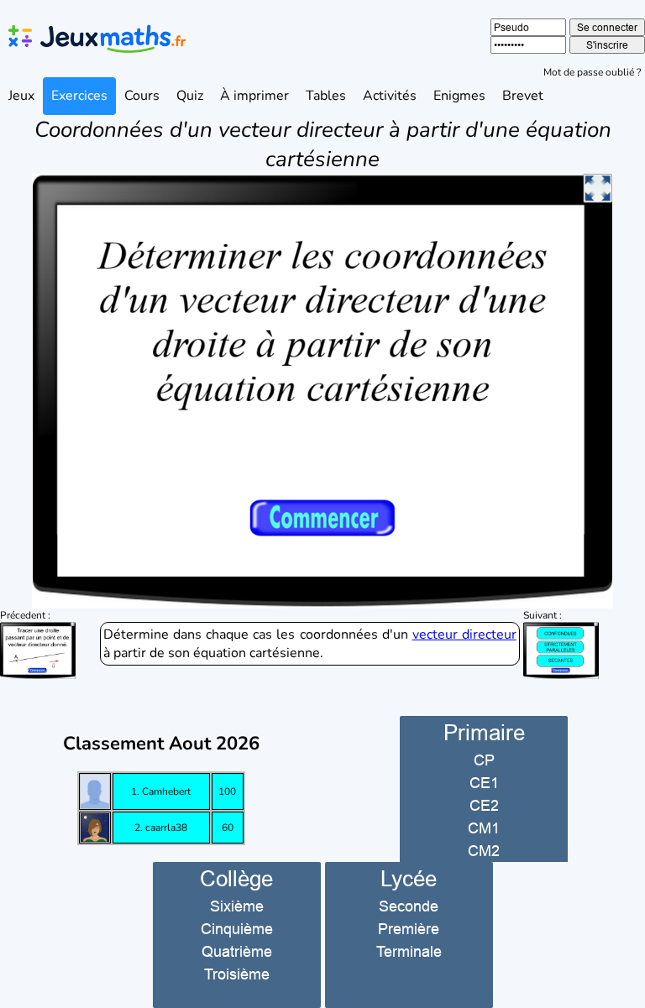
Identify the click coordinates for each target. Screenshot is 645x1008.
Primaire (484, 732)
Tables (326, 95)
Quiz (189, 95)
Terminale (409, 951)
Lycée (408, 878)
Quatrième (237, 951)
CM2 (484, 850)
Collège (236, 878)
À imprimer (254, 95)
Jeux (21, 95)
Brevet (522, 95)
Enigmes (459, 95)
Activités (390, 95)
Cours (142, 95)
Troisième (237, 974)
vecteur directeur (464, 634)
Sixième (237, 906)
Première (408, 928)
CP (484, 760)
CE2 (484, 805)
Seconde (408, 906)
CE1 (484, 782)
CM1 (484, 828)
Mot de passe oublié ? (592, 72)
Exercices (79, 95)
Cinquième (237, 928)
